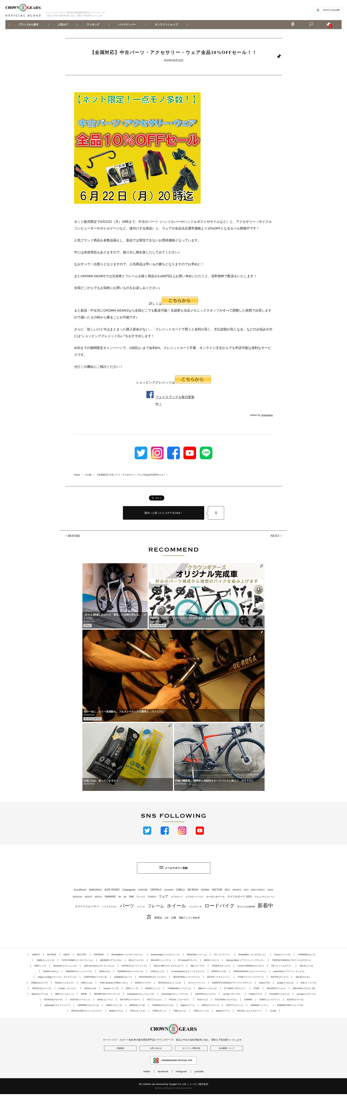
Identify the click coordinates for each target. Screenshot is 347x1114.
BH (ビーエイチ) (136, 960)
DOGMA (205, 890)
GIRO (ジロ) (86, 983)
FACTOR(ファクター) (130, 999)
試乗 (173, 917)
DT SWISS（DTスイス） (235, 988)
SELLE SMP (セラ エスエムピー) (168, 966)
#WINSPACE (95, 890)
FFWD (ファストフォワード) (251, 977)
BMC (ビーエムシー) (64, 994)
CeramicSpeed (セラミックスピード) (187, 971)
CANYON (142, 890)
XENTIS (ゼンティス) (41, 988)
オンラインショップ (166, 24)
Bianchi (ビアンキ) (40, 994)
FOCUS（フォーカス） (179, 999)
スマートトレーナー (87, 906)
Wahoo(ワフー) (223, 1011)
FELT (227, 890)
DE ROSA (193, 889)
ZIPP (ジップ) (132, 988)
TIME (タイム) (179, 1011)
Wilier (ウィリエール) (207, 988)
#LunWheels (80, 890)
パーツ (127, 905)
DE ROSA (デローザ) (53, 999)
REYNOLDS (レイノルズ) (169, 983)
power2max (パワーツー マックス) (288, 971)
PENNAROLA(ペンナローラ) (130, 971)
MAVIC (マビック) (114, 1005)
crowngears (267, 415)
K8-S (246, 890)
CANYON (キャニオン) (205, 994)
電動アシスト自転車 (189, 917)
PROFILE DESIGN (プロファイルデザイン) (291, 960)
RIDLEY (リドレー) (210, 1005)
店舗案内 (120, 1048)
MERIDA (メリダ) (137, 1005)
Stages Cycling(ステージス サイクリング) (57, 977)
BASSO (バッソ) (152, 988)
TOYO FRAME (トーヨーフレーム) (77, 960)
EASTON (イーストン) (80, 999)
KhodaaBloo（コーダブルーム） (252, 954)
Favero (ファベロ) (282, 954)
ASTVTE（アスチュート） (218, 977)
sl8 (125, 897)
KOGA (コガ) (90, 988)
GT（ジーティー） (222, 954)
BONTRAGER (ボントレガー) (152, 977)
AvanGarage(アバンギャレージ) (165, 954)
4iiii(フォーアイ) (197, 966)
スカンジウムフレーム (264, 897)
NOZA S (88, 897)
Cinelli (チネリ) (255, 994)
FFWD (256, 988)
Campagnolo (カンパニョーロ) (140, 994)
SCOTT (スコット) (234, 1005)
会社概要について (227, 1048)
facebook (163, 1071)
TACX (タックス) (137, 1011)
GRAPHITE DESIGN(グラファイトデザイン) (232, 983)
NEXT (275, 536)
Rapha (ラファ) (187, 1005)
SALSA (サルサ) (303, 977)
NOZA (270, 890)
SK (119, 897)
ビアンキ (141, 907)
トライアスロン (109, 906)
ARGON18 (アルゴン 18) (304, 988)
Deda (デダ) (264, 983)
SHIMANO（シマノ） (260, 1005)
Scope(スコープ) (110, 988)
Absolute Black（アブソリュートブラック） (245, 960)
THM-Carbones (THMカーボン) (114, 983)
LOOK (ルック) (157, 971)
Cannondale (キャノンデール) (174, 994)
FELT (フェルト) (154, 999)
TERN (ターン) (159, 1011)
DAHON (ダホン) (50, 971)
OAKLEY (36, 954)
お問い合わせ (156, 1048)
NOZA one (77, 897)
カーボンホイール (215, 896)
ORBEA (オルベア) (39, 983)
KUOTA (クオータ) (295, 999)
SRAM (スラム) (116, 1011)
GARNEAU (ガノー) (123, 977)
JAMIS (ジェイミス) (45, 960)
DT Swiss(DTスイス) (187, 960)
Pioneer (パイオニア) (64, 983)
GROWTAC (99, 954)
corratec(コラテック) (306, 994)
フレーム (156, 906)
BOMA (84, 994)
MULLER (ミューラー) (161, 960)
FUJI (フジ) (202, 999)
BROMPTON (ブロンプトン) (107, 994)
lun (88, 626)
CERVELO (155, 889)
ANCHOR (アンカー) (276, 988)
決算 (167, 918)
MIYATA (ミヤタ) (219, 971)
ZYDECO (152, 897)
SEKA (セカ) (104, 971)
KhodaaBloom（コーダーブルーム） (127, 954)
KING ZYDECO (258, 890)
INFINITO (237, 890)
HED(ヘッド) (40, 966)
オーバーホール (93, 719)
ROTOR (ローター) (279, 977)
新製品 (158, 917)
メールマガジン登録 (176, 867)
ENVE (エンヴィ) (105, 999)
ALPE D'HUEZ (112, 889)
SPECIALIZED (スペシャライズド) (86, 1011)
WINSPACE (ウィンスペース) (79, 971)
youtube (199, 1071)
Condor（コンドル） (68, 988)
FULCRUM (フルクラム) (226, 999)
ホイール (176, 905)
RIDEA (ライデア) (143, 983)
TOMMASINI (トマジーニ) (179, 988)
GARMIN (248, 999)
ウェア (163, 896)
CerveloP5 (168, 890)
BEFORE (74, 536)
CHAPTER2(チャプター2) (95, 977)
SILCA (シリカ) (306, 966)
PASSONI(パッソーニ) (197, 954)
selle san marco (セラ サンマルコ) (99, 966)
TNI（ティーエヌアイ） (281, 966)
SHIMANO (110, 896)
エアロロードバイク (194, 897)
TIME (131, 896)
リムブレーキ (195, 906)
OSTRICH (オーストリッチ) (134, 966)
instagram (181, 1071)
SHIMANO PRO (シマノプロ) (290, 1005)
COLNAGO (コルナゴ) (279, 994)
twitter (146, 1071)
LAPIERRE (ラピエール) (88, 1005)
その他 (273, 1011)
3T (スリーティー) (196, 983)
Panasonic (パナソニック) (64, 966)
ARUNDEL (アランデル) (110, 960)
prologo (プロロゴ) (285, 983)
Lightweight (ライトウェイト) (57, 1005)
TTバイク (141, 897)
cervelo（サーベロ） (232, 994)
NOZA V (98, 897)
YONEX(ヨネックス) (221, 966)
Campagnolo (128, 889)
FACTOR (217, 889)
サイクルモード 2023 (240, 896)
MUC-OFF (81, 954)
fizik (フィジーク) (308, 983)
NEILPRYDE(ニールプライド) (186, 977)
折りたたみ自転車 (246, 906)
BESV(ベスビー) (211, 960)
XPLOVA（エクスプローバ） (249, 1011)
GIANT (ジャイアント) (270, 999)
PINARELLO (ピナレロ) (162, 1005)
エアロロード (177, 897)
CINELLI (180, 889)
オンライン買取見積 (191, 1048)
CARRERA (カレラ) (306, 954)
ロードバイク (159, 626)
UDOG (66, 954)
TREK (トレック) (201, 1011)
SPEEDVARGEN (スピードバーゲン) (250, 971)
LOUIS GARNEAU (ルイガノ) (250, 966)
